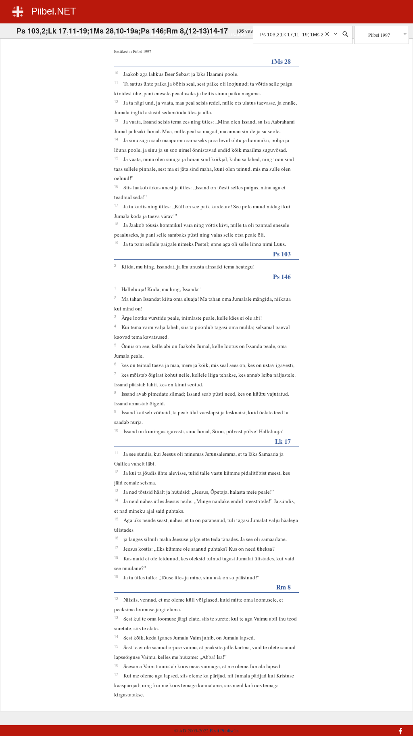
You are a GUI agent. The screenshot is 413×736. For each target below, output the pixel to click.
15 (116, 158)
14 (116, 139)
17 (116, 205)
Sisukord (77, 35)
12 (116, 101)
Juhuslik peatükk (118, 35)
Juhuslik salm (165, 35)
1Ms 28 (281, 61)
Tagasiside (204, 35)
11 (116, 82)
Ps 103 (282, 253)
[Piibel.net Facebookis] (371, 727)
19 (116, 242)
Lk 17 (283, 441)
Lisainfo (237, 35)
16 (116, 186)
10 (116, 72)
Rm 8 (283, 586)
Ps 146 (282, 276)
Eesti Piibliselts (224, 730)
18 (116, 223)
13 (116, 120)
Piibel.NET (53, 11)
